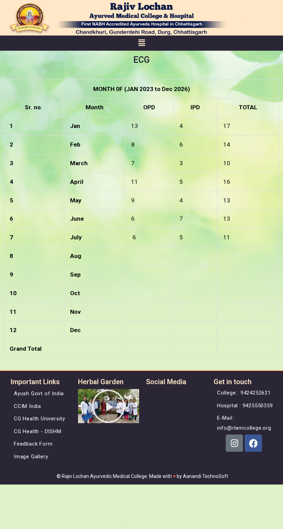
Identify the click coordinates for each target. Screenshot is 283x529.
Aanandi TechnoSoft (205, 476)
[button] (141, 43)
